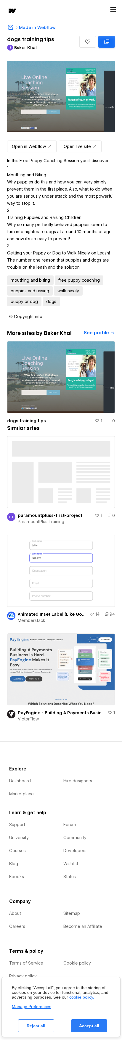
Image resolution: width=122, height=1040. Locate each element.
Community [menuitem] (74, 837)
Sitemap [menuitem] (71, 913)
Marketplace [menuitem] (21, 793)
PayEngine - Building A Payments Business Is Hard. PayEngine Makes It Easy (61, 712)
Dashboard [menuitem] (20, 780)
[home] (12, 11)
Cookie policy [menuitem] (77, 963)
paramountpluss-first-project (50, 515)
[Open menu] (113, 10)
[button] (87, 42)
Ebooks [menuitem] (16, 876)
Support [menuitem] (17, 824)
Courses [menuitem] (17, 850)
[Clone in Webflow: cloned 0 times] (106, 42)
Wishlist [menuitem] (70, 863)
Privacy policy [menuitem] (23, 976)
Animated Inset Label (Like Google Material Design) (52, 614)
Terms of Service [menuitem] (26, 963)
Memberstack (31, 620)
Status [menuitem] (69, 876)
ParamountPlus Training (41, 521)
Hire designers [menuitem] (77, 780)
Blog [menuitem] (13, 863)
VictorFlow (28, 719)
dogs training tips (26, 420)
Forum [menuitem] (69, 824)
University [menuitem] (19, 837)
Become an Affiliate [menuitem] (82, 926)
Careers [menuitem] (17, 926)
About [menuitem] (15, 913)
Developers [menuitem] (74, 850)
